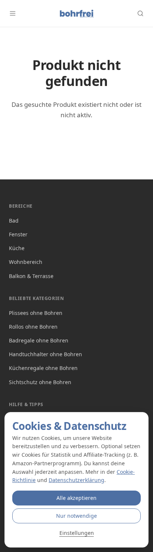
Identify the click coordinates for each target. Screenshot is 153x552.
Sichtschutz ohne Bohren (40, 382)
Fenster (18, 234)
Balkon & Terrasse (31, 276)
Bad (14, 220)
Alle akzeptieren (76, 497)
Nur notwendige (76, 515)
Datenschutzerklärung (76, 480)
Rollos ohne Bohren (33, 326)
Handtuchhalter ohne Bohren (45, 354)
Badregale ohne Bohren (38, 340)
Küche (17, 248)
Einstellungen (76, 532)
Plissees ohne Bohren (35, 312)
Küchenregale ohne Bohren (43, 367)
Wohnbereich (25, 261)
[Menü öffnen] (12, 13)
